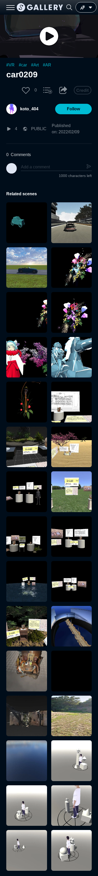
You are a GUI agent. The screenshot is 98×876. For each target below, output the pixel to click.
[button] (69, 7)
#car (23, 65)
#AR (47, 65)
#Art (35, 65)
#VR (10, 65)
